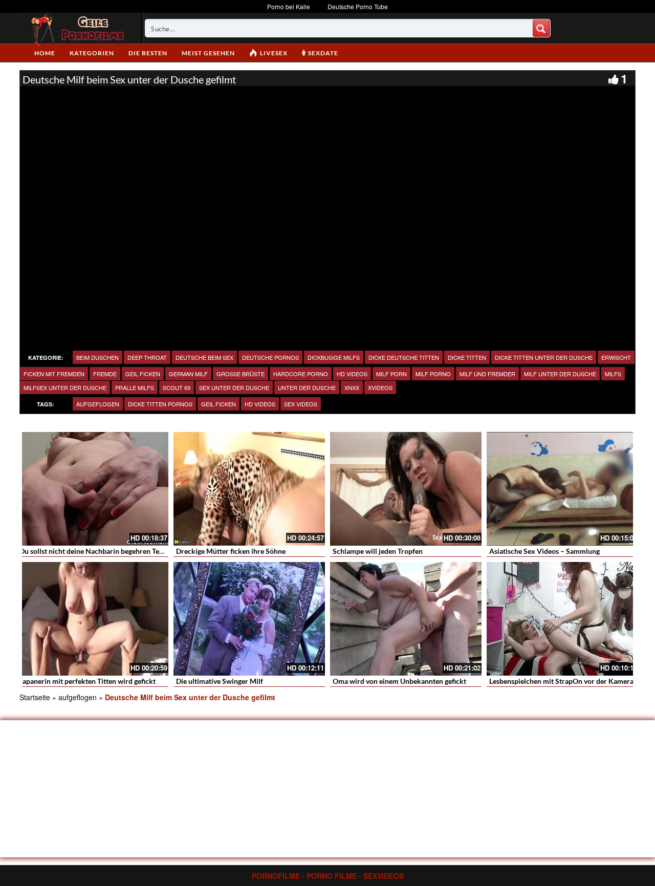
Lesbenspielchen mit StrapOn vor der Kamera (561, 681)
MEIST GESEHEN (208, 53)
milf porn (391, 374)
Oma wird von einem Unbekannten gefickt (399, 681)
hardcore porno (300, 374)
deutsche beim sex (204, 357)
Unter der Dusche (307, 387)
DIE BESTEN (147, 53)
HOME (44, 53)
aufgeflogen (97, 404)
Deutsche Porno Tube (358, 6)
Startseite (34, 697)
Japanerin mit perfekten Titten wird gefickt (87, 681)
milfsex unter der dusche (65, 387)
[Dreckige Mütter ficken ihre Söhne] (249, 489)
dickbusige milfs (334, 357)
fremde (105, 374)
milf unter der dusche (560, 374)
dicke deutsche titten (403, 357)
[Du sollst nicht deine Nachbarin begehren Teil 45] (92, 489)
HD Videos (352, 374)
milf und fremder (487, 374)
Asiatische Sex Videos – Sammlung (544, 551)
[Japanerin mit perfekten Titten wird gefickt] (92, 619)
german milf (188, 374)
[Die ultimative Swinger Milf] (249, 619)
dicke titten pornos (160, 404)
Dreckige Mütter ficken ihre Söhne (231, 551)
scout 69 (176, 387)
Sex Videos (300, 404)
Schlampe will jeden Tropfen (378, 551)
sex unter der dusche (234, 387)
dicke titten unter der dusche (544, 357)
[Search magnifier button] (541, 28)
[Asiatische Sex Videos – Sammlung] (562, 489)
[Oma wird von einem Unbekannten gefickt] (406, 619)
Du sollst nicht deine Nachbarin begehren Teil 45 (96, 551)
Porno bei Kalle (288, 6)
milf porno (433, 374)
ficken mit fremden (54, 374)
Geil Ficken (142, 374)
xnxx (351, 387)
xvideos (380, 387)
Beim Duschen (97, 357)
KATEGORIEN (92, 53)
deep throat (147, 357)
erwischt (616, 357)
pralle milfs (134, 387)
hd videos (260, 404)
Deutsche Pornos (270, 357)
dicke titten (467, 357)
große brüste (240, 374)
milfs (613, 374)
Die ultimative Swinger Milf (219, 681)
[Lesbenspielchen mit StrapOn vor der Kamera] (562, 619)
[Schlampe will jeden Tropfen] (406, 489)
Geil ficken (218, 404)
